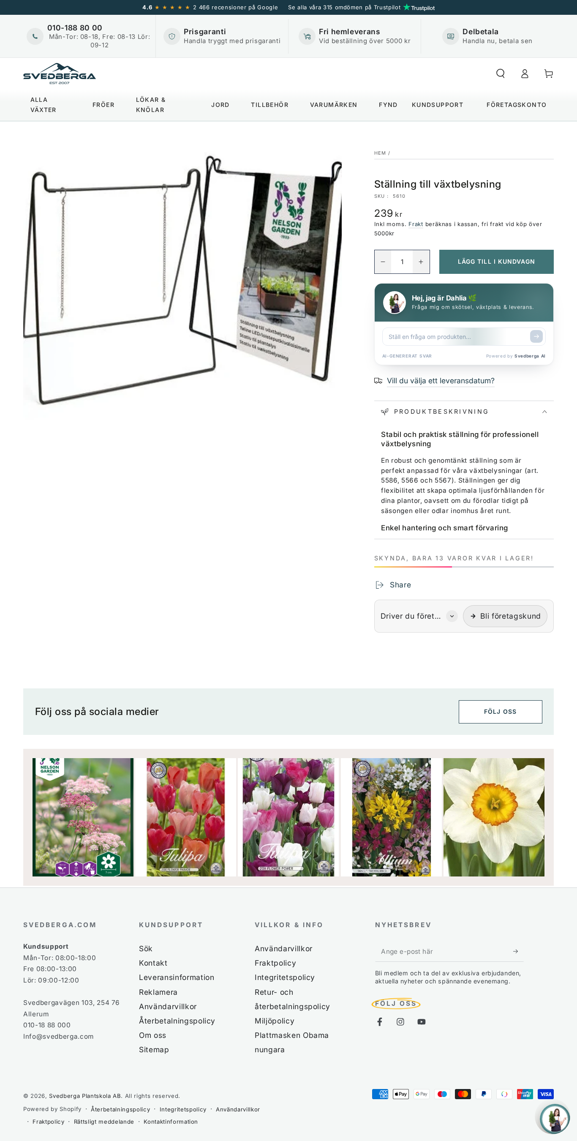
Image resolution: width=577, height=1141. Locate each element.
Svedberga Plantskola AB (85, 1095)
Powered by (516, 355)
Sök (146, 948)
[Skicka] (536, 336)
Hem (380, 153)
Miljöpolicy (274, 1020)
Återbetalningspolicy (177, 1020)
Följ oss (500, 711)
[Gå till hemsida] (59, 73)
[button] (500, 73)
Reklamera (158, 992)
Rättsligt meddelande (104, 1121)
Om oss (152, 1035)
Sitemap (154, 1049)
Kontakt (153, 962)
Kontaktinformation (171, 1121)
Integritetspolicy (285, 977)
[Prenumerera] (518, 951)
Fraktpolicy (275, 962)
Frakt (415, 224)
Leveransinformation (177, 977)
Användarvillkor (168, 1006)
